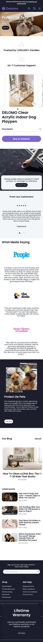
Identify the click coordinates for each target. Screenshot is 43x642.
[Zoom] (34, 103)
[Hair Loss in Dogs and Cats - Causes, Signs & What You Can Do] (10, 496)
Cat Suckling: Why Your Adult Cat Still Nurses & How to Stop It (29, 509)
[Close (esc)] (40, 604)
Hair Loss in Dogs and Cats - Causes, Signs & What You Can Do (29, 495)
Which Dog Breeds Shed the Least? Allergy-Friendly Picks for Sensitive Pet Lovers (29, 537)
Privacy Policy (28, 594)
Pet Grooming (7, 592)
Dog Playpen (6, 586)
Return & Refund (29, 589)
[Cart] (34, 8)
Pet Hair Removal (8, 589)
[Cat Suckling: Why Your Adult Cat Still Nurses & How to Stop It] (10, 510)
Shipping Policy (28, 586)
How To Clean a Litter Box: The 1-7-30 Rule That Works (22, 475)
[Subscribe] (38, 572)
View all (38, 439)
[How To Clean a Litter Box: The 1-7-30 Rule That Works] (22, 458)
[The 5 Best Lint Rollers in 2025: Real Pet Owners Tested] (10, 524)
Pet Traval (5, 594)
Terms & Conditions (30, 592)
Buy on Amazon (21, 138)
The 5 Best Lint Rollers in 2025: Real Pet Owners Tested (29, 523)
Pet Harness (6, 597)
